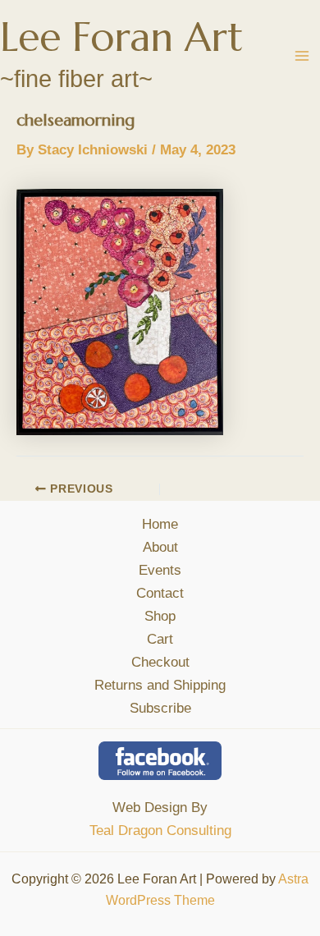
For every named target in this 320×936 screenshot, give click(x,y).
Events (160, 570)
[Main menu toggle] (302, 56)
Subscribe (160, 708)
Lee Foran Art (121, 37)
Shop (160, 616)
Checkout (160, 662)
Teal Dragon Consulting (160, 830)
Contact (160, 593)
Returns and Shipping (160, 685)
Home (160, 524)
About (160, 547)
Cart (160, 639)
